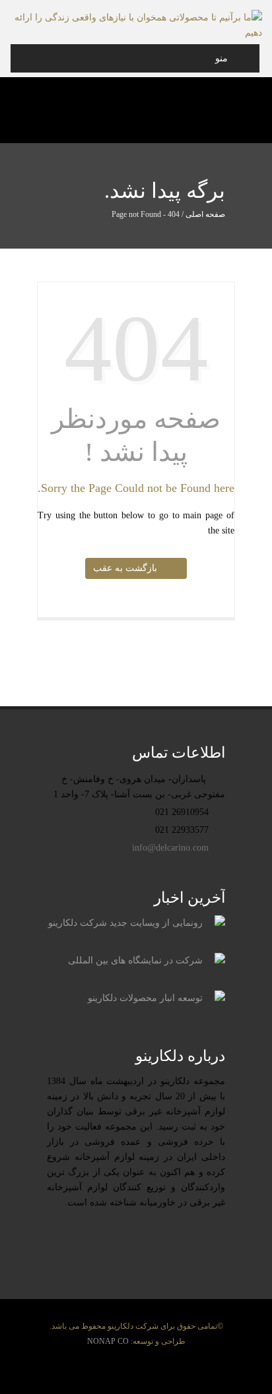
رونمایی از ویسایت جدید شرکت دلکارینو (125, 923)
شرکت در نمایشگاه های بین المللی (135, 960)
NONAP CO (108, 1341)
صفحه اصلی (205, 214)
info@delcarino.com (171, 848)
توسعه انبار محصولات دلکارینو (145, 998)
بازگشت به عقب (127, 568)
